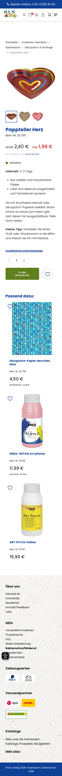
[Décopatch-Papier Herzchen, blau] (32, 328)
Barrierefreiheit (15, 657)
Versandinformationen (20, 630)
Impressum (34, 767)
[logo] (10, 14)
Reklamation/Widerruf (21, 648)
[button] (55, 14)
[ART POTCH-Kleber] (32, 509)
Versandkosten (32, 154)
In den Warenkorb (22, 273)
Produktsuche (14, 634)
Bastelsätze (13, 47)
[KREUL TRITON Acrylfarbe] (32, 421)
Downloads (12, 598)
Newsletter (12, 603)
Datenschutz (49, 767)
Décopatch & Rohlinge (39, 47)
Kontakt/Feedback (17, 607)
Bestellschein (14, 652)
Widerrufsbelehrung (18, 643)
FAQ (8, 639)
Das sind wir (13, 594)
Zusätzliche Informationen (24, 251)
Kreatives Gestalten (34, 42)
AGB (31, 771)
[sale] (36, 15)
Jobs (9, 611)
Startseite (12, 42)
